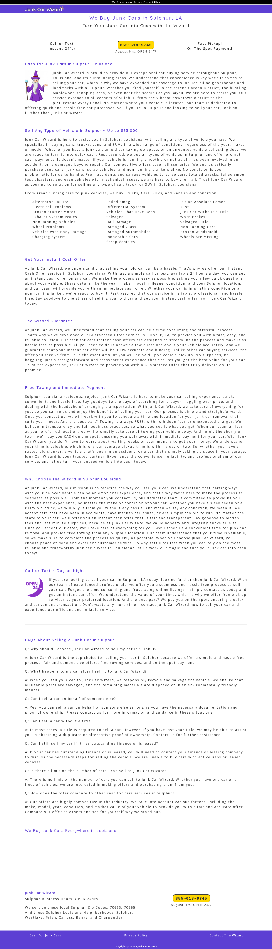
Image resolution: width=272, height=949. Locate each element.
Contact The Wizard (226, 935)
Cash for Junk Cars (45, 935)
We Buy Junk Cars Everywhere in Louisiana (71, 830)
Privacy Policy (136, 935)
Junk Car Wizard (40, 893)
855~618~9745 (136, 45)
